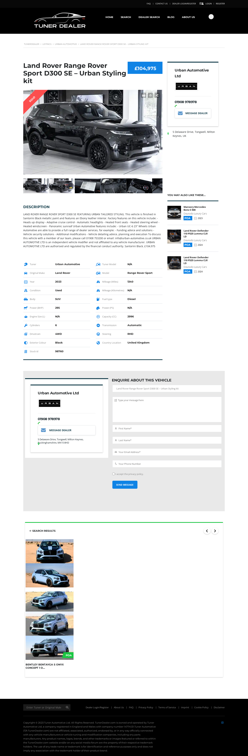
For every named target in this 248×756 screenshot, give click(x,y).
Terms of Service (167, 707)
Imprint (185, 707)
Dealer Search (149, 17)
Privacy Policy (146, 707)
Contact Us (161, 3)
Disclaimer (219, 707)
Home (109, 17)
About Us (188, 17)
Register (220, 3)
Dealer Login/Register (184, 3)
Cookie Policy (201, 707)
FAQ (149, 3)
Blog (170, 17)
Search (126, 17)
